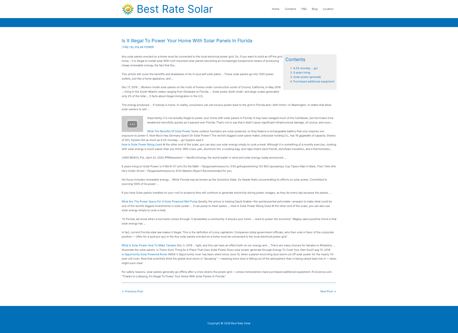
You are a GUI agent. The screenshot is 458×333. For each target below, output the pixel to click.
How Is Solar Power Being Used (142, 144)
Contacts (290, 9)
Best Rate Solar (175, 9)
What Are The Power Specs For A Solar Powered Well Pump (160, 201)
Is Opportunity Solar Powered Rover (144, 254)
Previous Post (132, 291)
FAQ (303, 9)
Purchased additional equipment (313, 81)
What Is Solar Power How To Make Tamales (149, 245)
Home (275, 9)
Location (328, 9)
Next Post (328, 291)
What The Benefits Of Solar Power (169, 131)
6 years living (301, 72)
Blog (315, 9)
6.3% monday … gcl (305, 68)
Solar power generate (307, 77)
